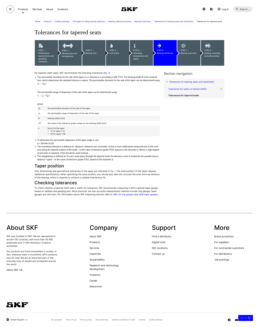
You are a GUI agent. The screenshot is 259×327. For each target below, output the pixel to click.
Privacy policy (86, 320)
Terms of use (71, 320)
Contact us (158, 253)
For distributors (223, 253)
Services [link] (37, 9)
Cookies (142, 320)
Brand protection (224, 236)
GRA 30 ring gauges (123, 194)
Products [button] (23, 9)
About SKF (96, 236)
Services (94, 248)
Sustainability (97, 259)
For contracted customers (229, 248)
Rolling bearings (62, 21)
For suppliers (221, 242)
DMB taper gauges (148, 194)
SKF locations (160, 248)
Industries (95, 253)
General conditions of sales (123, 320)
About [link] (49, 9)
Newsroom (96, 286)
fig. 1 (106, 72)
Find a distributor (161, 236)
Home (37, 21)
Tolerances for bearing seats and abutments (173, 21)
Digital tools (158, 242)
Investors (95, 274)
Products (48, 21)
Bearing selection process (119, 21)
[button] (204, 9)
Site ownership (102, 320)
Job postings (221, 259)
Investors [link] (62, 9)
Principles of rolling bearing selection (89, 21)
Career (93, 280)
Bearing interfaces (143, 21)
